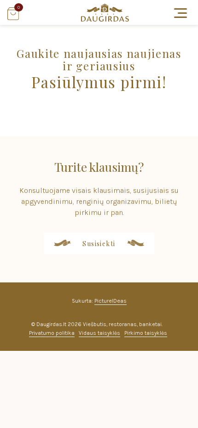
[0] (13, 17)
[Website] (105, 19)
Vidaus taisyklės (99, 333)
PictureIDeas (110, 301)
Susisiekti (99, 243)
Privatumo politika (52, 333)
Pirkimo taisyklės (145, 333)
